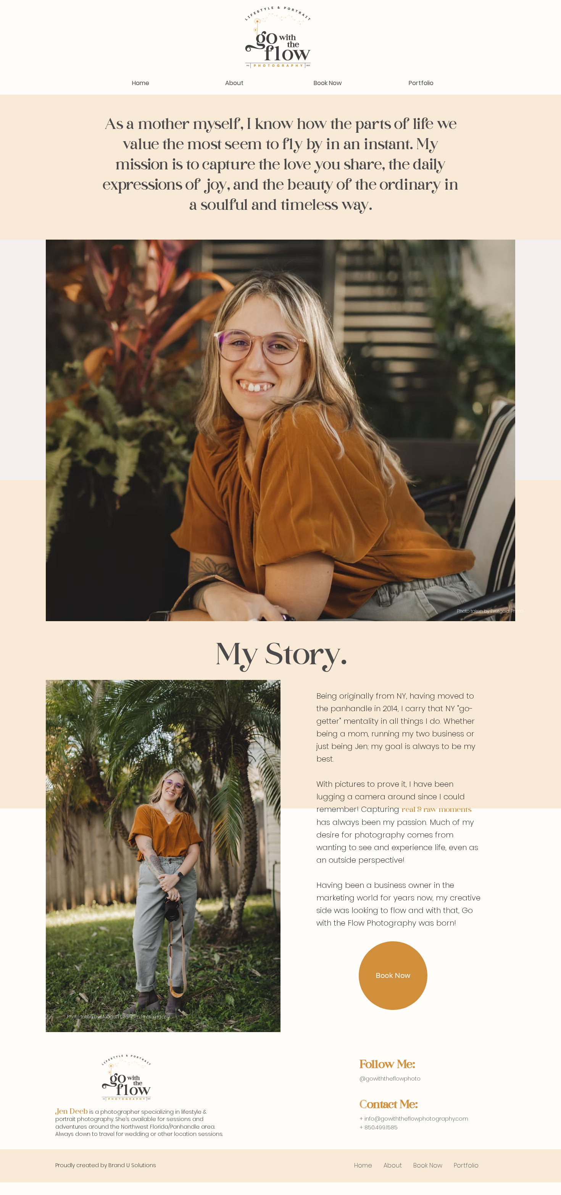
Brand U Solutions (132, 1165)
